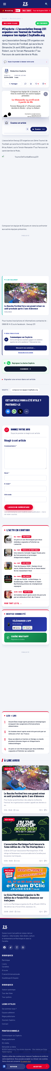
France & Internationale (11, 974)
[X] (20, 411)
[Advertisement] (25, 679)
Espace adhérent (8, 1012)
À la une (5, 970)
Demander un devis (9, 1047)
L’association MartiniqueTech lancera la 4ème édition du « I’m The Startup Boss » (24, 845)
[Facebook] (7, 411)
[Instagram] (16, 947)
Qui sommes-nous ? (9, 1009)
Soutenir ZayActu (8, 1020)
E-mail (7, 484)
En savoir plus (26, 1061)
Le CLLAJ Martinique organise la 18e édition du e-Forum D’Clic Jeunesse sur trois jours (23, 897)
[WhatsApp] (14, 411)
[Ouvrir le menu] (4, 4)
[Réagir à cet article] (25, 84)
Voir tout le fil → (13, 603)
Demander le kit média (25, 352)
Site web (8, 494)
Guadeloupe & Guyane (10, 978)
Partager (14, 84)
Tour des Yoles (7, 993)
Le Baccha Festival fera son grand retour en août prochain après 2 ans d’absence (24, 795)
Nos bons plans (15, 18)
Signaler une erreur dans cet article (18, 379)
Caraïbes (5, 967)
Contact (5, 1024)
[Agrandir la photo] (25, 104)
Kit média (5, 1043)
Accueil (4, 18)
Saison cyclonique (8, 989)
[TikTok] (10, 947)
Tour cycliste (6, 997)
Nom (6, 473)
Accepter (37, 1066)
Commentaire (10, 446)
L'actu (4, 964)
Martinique (6, 960)
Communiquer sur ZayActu (12, 1035)
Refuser (13, 1066)
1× (27, 129)
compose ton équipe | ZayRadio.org (25, 390)
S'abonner (43, 23)
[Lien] (26, 411)
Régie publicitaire (8, 1016)
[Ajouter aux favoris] (31, 84)
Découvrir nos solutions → (25, 348)
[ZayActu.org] (25, 4)
